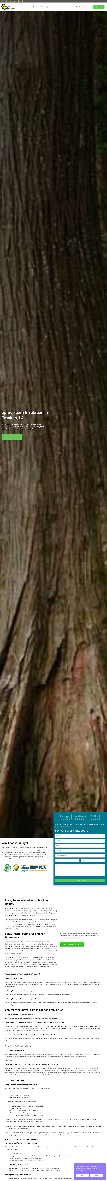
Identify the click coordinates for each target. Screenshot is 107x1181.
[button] (98, 7)
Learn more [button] (79, 1170)
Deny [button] (82, 1175)
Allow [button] (96, 1175)
